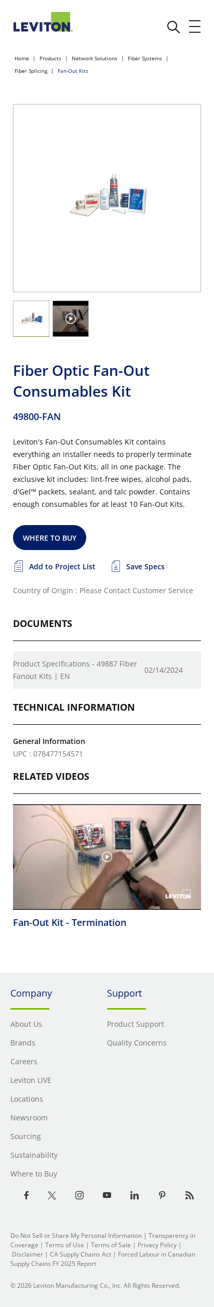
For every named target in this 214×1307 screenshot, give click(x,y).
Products (50, 58)
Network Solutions (94, 58)
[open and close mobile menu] (195, 26)
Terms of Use (64, 1244)
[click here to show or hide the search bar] (173, 27)
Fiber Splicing (31, 70)
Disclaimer (27, 1254)
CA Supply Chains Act (80, 1254)
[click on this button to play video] (70, 318)
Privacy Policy (157, 1244)
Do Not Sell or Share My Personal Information (76, 1235)
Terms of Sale (111, 1244)
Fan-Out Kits (73, 70)
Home (22, 58)
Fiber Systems (145, 58)
